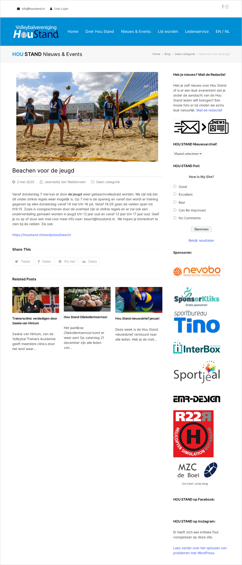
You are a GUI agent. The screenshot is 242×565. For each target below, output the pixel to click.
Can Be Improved (192, 210)
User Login (61, 8)
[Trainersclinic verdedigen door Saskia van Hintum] (35, 300)
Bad (182, 202)
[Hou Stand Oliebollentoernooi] (87, 299)
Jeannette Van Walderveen (65, 182)
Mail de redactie (208, 110)
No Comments (190, 218)
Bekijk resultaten (201, 240)
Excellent (186, 194)
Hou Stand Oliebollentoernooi (85, 317)
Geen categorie (108, 182)
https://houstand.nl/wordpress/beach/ (41, 235)
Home (156, 54)
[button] (22, 261)
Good (183, 187)
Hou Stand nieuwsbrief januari (137, 318)
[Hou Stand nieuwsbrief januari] (138, 300)
